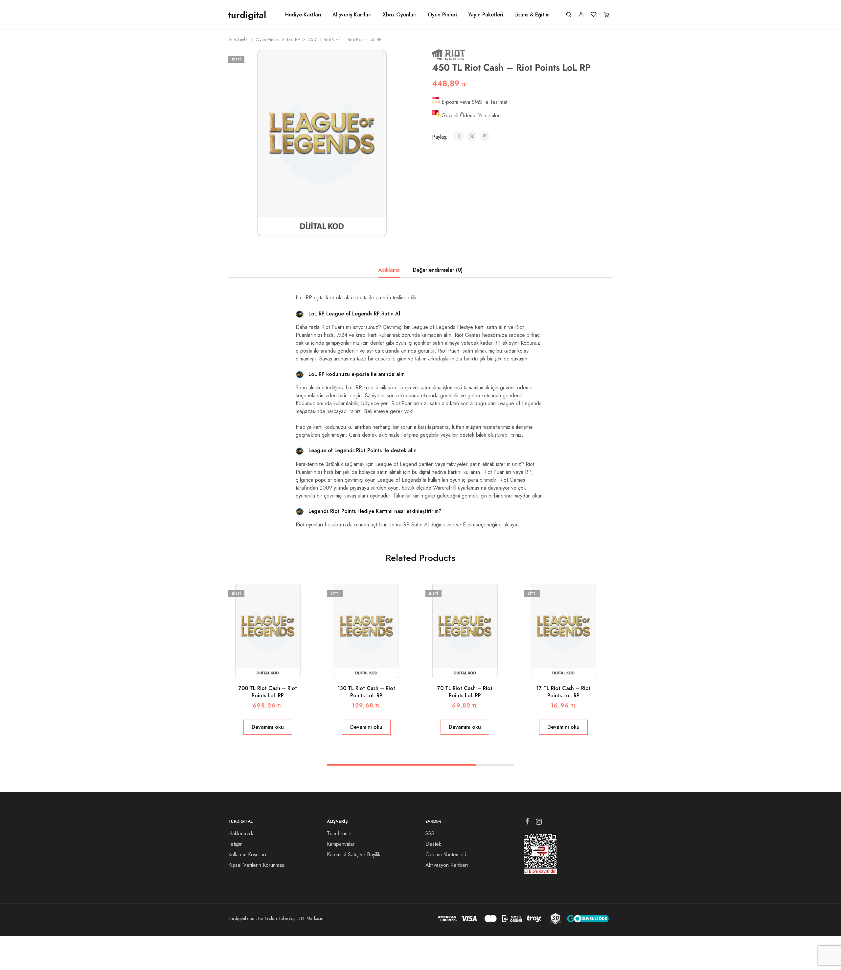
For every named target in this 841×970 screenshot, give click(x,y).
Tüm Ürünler (340, 833)
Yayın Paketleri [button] (485, 14)
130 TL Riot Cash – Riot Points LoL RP (366, 691)
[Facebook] (527, 822)
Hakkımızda (241, 833)
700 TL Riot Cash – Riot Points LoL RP (268, 691)
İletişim (235, 844)
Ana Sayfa (238, 39)
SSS (429, 833)
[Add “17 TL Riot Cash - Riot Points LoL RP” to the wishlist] (572, 668)
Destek (433, 844)
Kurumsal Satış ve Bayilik (353, 854)
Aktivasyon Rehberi (446, 865)
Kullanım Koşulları (247, 854)
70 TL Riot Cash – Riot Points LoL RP (464, 691)
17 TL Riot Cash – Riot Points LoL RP (563, 691)
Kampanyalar (340, 844)
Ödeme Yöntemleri (445, 854)
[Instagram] (539, 823)
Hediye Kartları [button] (303, 14)
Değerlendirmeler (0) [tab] (438, 270)
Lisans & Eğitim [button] (532, 14)
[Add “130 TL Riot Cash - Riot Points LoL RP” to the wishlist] (374, 668)
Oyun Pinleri (267, 39)
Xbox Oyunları (400, 14)
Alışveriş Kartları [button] (352, 14)
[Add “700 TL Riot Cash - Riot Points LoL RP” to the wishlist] (276, 668)
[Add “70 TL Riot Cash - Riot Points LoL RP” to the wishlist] (473, 668)
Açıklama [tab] (389, 270)
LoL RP (293, 39)
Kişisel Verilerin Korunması (257, 865)
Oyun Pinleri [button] (442, 14)
